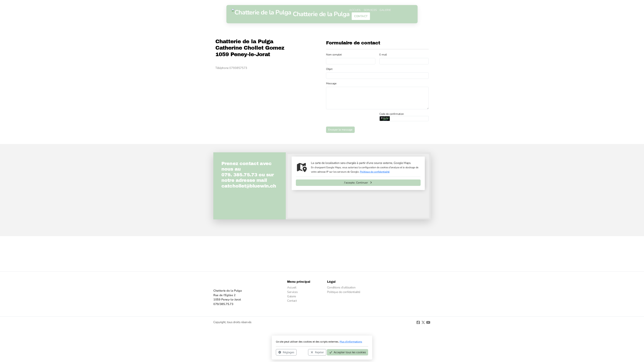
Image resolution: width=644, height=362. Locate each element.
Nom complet (334, 54)
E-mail (383, 54)
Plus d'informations (351, 341)
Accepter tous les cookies (350, 352)
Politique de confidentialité (375, 171)
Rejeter (319, 352)
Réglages (288, 352)
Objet (329, 69)
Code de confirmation (391, 114)
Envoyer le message (340, 130)
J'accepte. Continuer (356, 183)
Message (331, 83)
